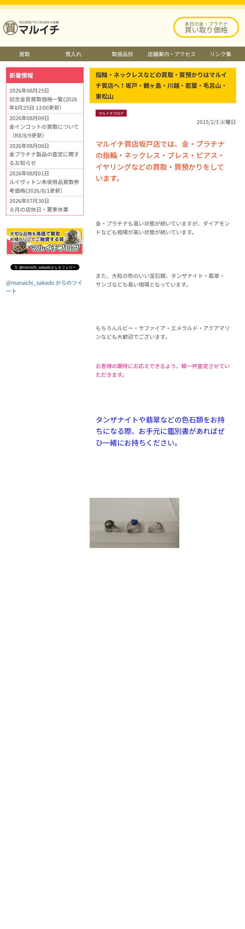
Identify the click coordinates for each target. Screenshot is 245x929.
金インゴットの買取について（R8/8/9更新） (44, 131)
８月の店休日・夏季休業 (38, 209)
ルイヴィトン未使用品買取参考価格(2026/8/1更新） (44, 186)
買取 (24, 54)
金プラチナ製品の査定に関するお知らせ (44, 158)
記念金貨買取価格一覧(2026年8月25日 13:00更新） (43, 103)
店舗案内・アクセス (172, 54)
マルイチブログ (111, 113)
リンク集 (220, 54)
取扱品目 (122, 54)
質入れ (73, 54)
